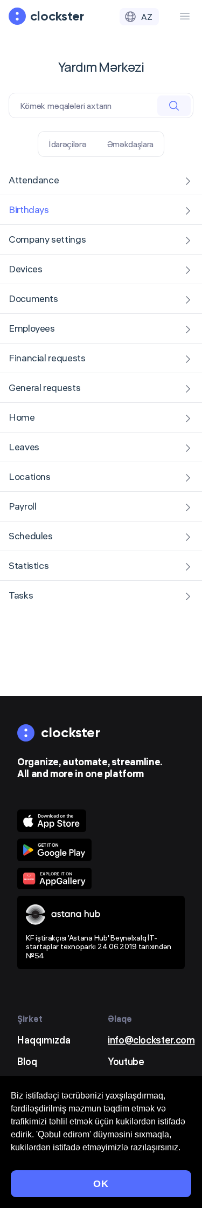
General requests (44, 387)
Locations (30, 476)
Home (22, 417)
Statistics (28, 565)
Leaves (24, 447)
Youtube (126, 1061)
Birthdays (29, 209)
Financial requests (47, 358)
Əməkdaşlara (130, 144)
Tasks (21, 595)
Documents (33, 298)
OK (101, 1183)
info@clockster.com (151, 1040)
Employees (32, 328)
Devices (25, 269)
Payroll (22, 506)
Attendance (34, 180)
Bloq (27, 1061)
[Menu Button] (185, 16)
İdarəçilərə (67, 144)
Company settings (47, 239)
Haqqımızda (44, 1040)
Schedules (31, 536)
